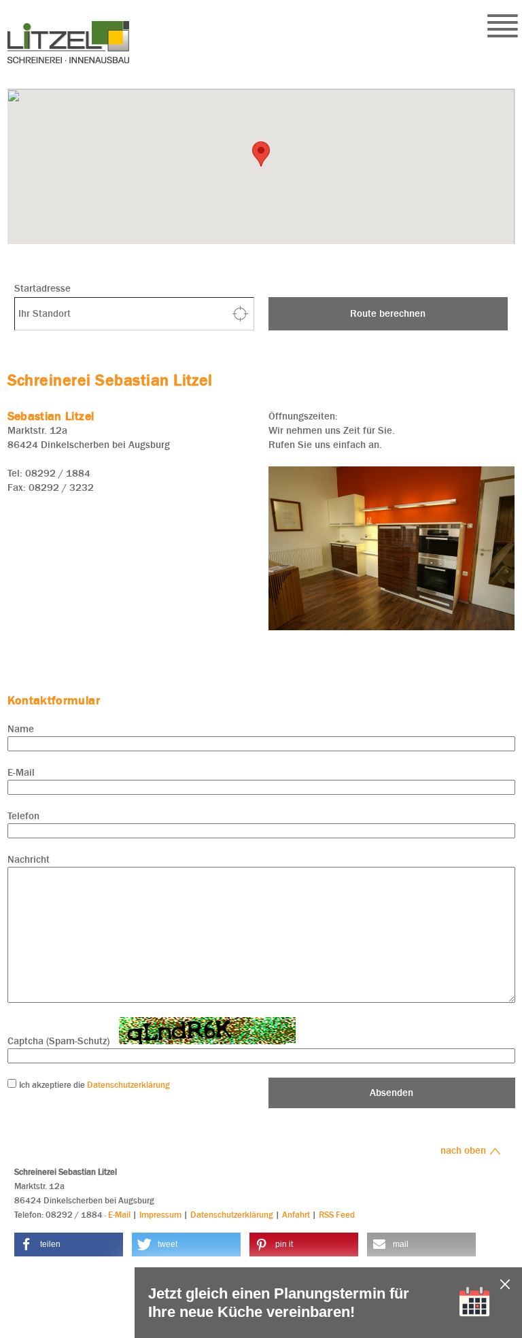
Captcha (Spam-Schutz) (58, 1040)
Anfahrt (296, 1215)
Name (20, 728)
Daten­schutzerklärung (128, 1085)
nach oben (464, 1150)
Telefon (23, 815)
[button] (68, 1244)
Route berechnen (387, 313)
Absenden (391, 1092)
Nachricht (28, 859)
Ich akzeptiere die (53, 1085)
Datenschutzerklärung (231, 1215)
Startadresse (42, 288)
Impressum (160, 1215)
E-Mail (21, 772)
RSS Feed (337, 1215)
